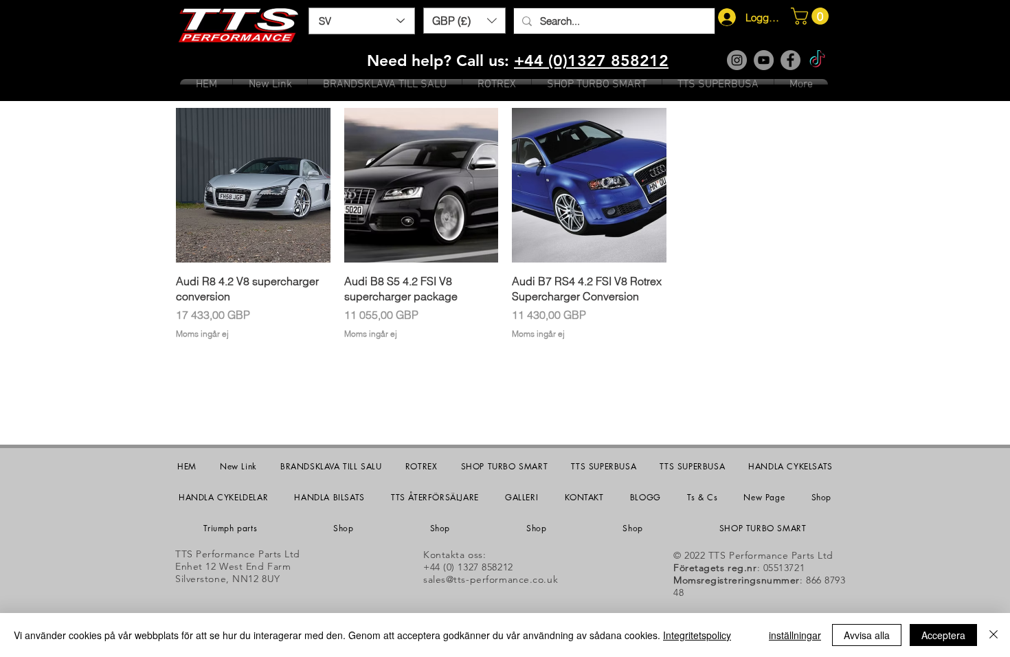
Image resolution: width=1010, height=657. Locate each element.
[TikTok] (817, 60)
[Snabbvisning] (253, 185)
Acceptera (943, 635)
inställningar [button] (795, 635)
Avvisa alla (867, 635)
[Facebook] (790, 60)
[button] (464, 21)
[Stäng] (993, 635)
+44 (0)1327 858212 (591, 60)
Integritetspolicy (697, 635)
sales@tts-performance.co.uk (490, 579)
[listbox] (464, 21)
